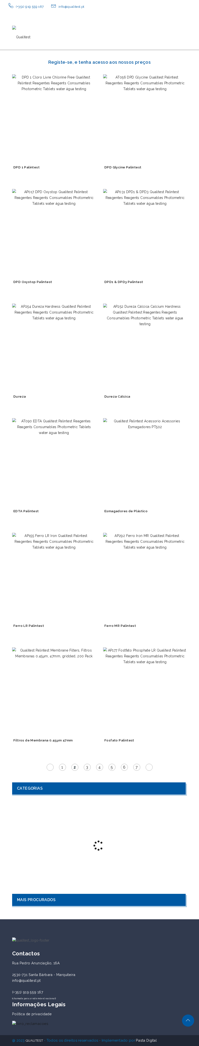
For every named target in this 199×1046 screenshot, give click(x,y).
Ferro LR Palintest (28, 626)
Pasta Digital (146, 1040)
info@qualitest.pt (71, 6)
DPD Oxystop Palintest (32, 282)
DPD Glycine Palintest (122, 167)
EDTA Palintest (26, 511)
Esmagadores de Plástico (126, 511)
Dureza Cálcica (117, 396)
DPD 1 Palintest (26, 167)
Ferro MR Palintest (120, 626)
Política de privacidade (32, 1014)
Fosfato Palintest (119, 740)
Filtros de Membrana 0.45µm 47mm (43, 740)
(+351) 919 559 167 (30, 6)
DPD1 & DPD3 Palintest (123, 282)
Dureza (19, 396)
